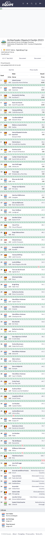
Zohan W (15, 354)
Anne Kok (15, 486)
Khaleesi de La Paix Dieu (19, 174)
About (15, 534)
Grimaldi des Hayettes (19, 144)
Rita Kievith (16, 322)
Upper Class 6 (16, 301)
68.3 (43, 396)
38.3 (43, 117)
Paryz (14, 279)
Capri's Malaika (17, 376)
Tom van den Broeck (18, 269)
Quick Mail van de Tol (18, 159)
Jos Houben (16, 403)
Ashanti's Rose (16, 120)
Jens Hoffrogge (17, 164)
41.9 (43, 164)
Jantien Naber (16, 481)
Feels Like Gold (16, 478)
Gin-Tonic (15, 324)
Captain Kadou (16, 406)
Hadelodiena (16, 483)
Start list (11, 70)
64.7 (43, 381)
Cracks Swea (16, 339)
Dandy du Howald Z (18, 428)
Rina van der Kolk (17, 179)
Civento (14, 309)
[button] (41, 4)
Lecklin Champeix (17, 242)
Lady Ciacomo (16, 257)
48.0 (43, 217)
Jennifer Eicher (17, 217)
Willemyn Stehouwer (18, 448)
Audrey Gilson (16, 389)
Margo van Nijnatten (18, 187)
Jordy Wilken (16, 262)
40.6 (43, 142)
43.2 (43, 179)
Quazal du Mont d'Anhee (20, 82)
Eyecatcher (15, 443)
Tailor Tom (15, 287)
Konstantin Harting (18, 95)
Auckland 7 (15, 97)
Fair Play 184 (16, 383)
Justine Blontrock (18, 411)
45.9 (43, 195)
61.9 (43, 359)
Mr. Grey (15, 189)
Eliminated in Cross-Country (38, 477)
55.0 (43, 299)
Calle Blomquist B (17, 112)
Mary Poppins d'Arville (19, 264)
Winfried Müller (17, 277)
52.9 (43, 262)
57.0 (43, 329)
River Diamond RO (18, 205)
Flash (13, 435)
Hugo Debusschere (18, 232)
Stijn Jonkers (16, 359)
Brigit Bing (15, 284)
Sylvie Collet (16, 492)
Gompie (14, 368)
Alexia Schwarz (17, 240)
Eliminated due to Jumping (38, 493)
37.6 (43, 102)
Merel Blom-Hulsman (19, 299)
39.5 (43, 132)
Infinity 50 (15, 166)
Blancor (14, 465)
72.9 (43, 418)
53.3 (43, 269)
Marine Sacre (16, 142)
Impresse (15, 90)
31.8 (43, 80)
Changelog (21, 534)
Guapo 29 (15, 421)
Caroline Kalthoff (17, 117)
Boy (13, 234)
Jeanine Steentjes (17, 418)
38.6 (43, 125)
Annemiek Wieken (18, 247)
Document (22, 58)
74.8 (43, 433)
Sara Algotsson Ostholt (19, 336)
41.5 (43, 157)
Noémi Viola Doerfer (18, 502)
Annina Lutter (16, 149)
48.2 (43, 225)
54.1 (43, 284)
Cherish (14, 504)
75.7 (43, 441)
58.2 (43, 336)
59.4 (43, 344)
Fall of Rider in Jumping (37, 497)
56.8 (43, 322)
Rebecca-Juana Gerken (19, 125)
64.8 (43, 389)
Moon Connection (18, 294)
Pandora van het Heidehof (20, 391)
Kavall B (14, 249)
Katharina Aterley (18, 292)
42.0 (43, 172)
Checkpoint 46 (16, 316)
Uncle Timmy (16, 398)
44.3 (43, 187)
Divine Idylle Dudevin (19, 499)
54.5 (43, 292)
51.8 (43, 247)
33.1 (43, 88)
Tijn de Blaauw (16, 441)
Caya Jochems (16, 476)
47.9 (43, 210)
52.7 (43, 255)
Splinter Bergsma (17, 88)
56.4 (43, 314)
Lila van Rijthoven (17, 202)
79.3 (43, 448)
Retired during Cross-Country (37, 472)
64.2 (43, 366)
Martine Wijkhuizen (18, 195)
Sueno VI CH (16, 220)
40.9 (43, 149)
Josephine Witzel (17, 396)
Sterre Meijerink (17, 366)
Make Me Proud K (17, 346)
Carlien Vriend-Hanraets (20, 157)
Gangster (15, 197)
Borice (14, 331)
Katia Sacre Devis (17, 426)
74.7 (43, 426)
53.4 (43, 277)
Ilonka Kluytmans (17, 344)
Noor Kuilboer (16, 210)
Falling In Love (16, 361)
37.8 (43, 110)
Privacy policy (30, 534)
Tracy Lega (15, 172)
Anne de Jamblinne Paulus (20, 470)
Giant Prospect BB (18, 105)
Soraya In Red (16, 137)
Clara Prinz (15, 225)
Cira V (14, 473)
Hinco (14, 450)
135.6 (42, 463)
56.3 (43, 307)
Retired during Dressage (39, 503)
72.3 (43, 411)
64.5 (43, 374)
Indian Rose (16, 488)
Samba (14, 127)
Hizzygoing (15, 494)
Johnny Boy (16, 413)
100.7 (42, 456)
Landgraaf (15, 212)
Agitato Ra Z (16, 272)
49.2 (43, 240)
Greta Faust (16, 381)
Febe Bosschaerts (17, 456)
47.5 (43, 202)
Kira (13, 458)
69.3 (43, 403)
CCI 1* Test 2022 (7, 58)
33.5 (43, 95)
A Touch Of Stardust (18, 151)
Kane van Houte (17, 102)
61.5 (43, 351)
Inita (13, 181)
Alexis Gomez (16, 80)
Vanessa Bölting (17, 110)
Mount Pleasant (17, 227)
